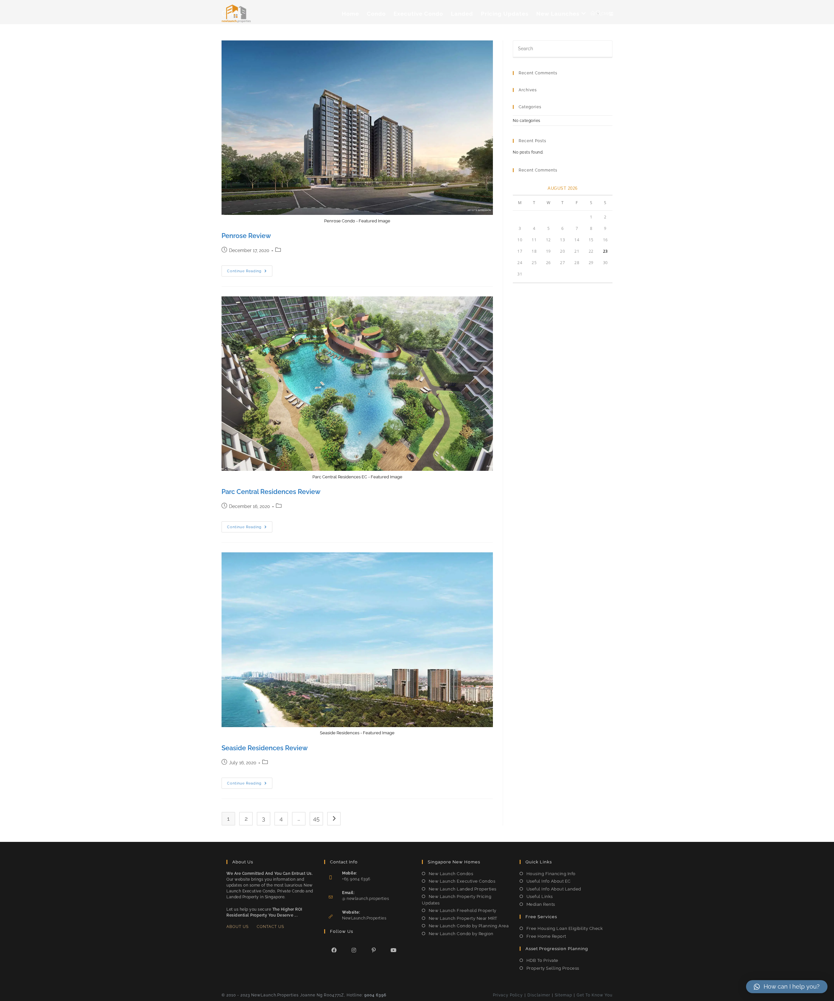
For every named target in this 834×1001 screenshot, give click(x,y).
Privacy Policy (508, 995)
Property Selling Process (552, 968)
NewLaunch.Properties (364, 918)
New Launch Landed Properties (462, 889)
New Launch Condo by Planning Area (469, 925)
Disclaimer (538, 995)
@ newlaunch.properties (365, 898)
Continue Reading (249, 272)
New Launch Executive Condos (462, 881)
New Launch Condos (451, 873)
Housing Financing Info (551, 873)
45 (316, 818)
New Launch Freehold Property (462, 910)
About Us (237, 926)
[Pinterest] (374, 950)
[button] (786, 986)
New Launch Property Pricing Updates (456, 899)
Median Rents (540, 904)
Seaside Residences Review (265, 748)
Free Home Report (546, 936)
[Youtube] (394, 950)
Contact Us (270, 926)
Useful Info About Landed (553, 889)
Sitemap (563, 995)
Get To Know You (594, 995)
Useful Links (539, 896)
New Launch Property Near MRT (463, 918)
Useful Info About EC (548, 881)
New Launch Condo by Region (461, 933)
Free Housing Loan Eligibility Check (564, 928)
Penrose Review (246, 236)
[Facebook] (334, 950)
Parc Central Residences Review (271, 492)
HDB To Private (542, 960)
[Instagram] (354, 950)
